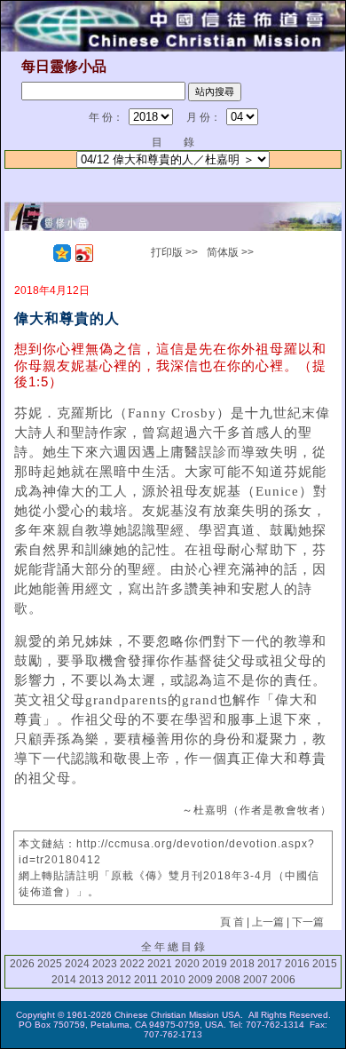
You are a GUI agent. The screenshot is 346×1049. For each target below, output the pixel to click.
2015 (324, 964)
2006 (283, 980)
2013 (91, 980)
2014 (63, 980)
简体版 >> (230, 252)
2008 (228, 980)
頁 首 (232, 922)
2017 (269, 964)
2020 (187, 964)
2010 (173, 980)
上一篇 (268, 922)
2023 (104, 964)
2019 (214, 964)
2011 (146, 980)
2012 (118, 980)
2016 (297, 964)
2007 (255, 980)
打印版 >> (174, 252)
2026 (22, 964)
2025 (49, 964)
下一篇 (308, 922)
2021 (159, 964)
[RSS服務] (40, 253)
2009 (200, 980)
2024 (77, 964)
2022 (132, 964)
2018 (242, 964)
